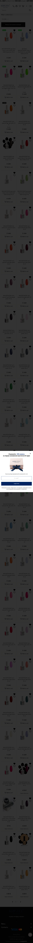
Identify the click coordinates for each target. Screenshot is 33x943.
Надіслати (16, 483)
